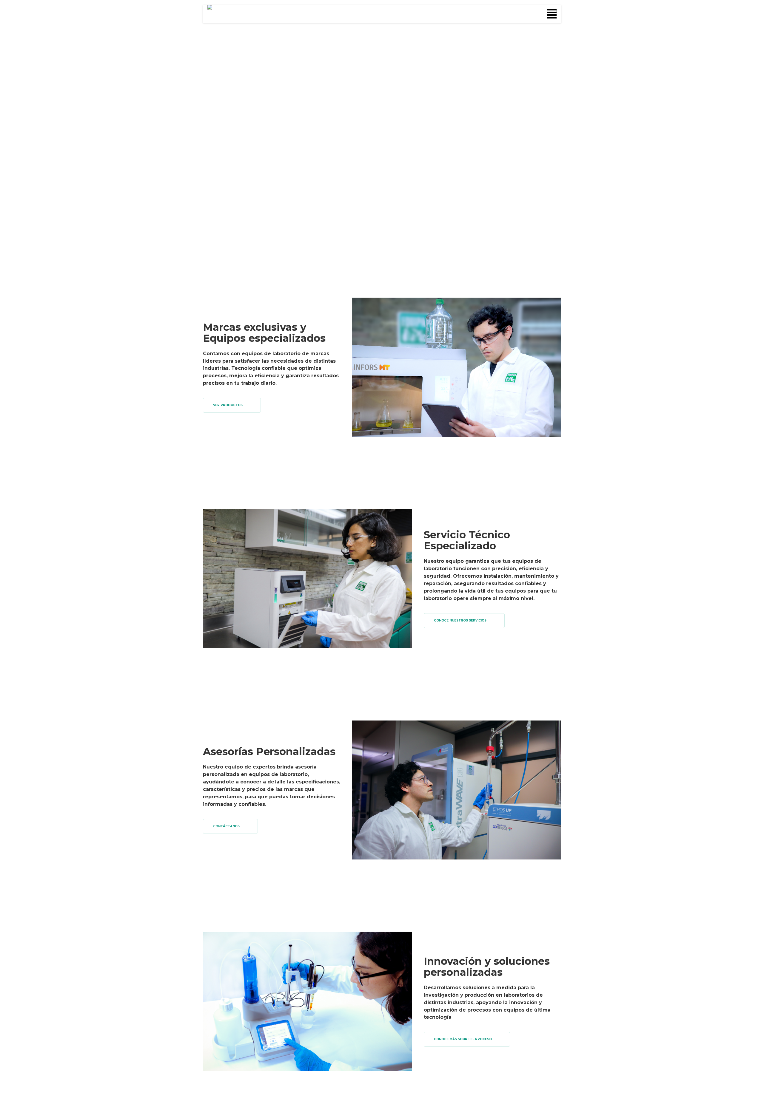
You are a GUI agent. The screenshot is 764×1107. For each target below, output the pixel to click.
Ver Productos (228, 405)
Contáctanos (226, 826)
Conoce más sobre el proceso (463, 1039)
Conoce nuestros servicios (460, 620)
